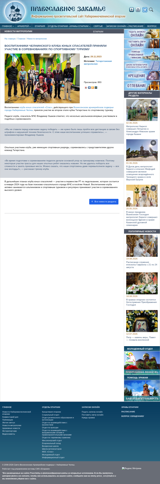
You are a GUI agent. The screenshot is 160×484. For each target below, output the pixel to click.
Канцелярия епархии (51, 412)
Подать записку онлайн (92, 412)
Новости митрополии (37, 39)
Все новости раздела (105, 201)
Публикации (7, 420)
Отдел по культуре (50, 428)
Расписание (136, 26)
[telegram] (145, 10)
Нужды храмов (88, 418)
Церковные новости (11, 428)
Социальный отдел (50, 415)
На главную (10, 39)
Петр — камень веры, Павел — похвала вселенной (140, 338)
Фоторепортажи (9, 431)
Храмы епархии (79, 26)
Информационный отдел (53, 457)
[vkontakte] (132, 10)
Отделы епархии (58, 26)
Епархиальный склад (51, 443)
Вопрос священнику (152, 27)
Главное (7, 26)
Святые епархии (98, 27)
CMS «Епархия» (42, 469)
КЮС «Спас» (48, 452)
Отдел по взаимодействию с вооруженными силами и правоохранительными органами (57, 432)
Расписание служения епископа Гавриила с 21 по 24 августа (141, 264)
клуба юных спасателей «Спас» (36, 107)
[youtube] (139, 10)
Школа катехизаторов (51, 449)
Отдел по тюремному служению (56, 438)
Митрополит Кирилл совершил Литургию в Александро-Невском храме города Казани (140, 130)
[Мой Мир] (96, 86)
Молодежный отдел (51, 455)
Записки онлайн (116, 26)
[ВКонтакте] (89, 86)
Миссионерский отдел (52, 440)
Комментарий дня (10, 417)
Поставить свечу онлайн (92, 415)
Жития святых (8, 423)
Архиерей (23, 26)
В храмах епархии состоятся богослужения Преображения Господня (141, 302)
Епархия (40, 26)
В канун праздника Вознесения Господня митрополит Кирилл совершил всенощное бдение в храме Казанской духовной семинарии (141, 218)
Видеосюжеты (8, 434)
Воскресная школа (50, 446)
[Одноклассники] (92, 86)
